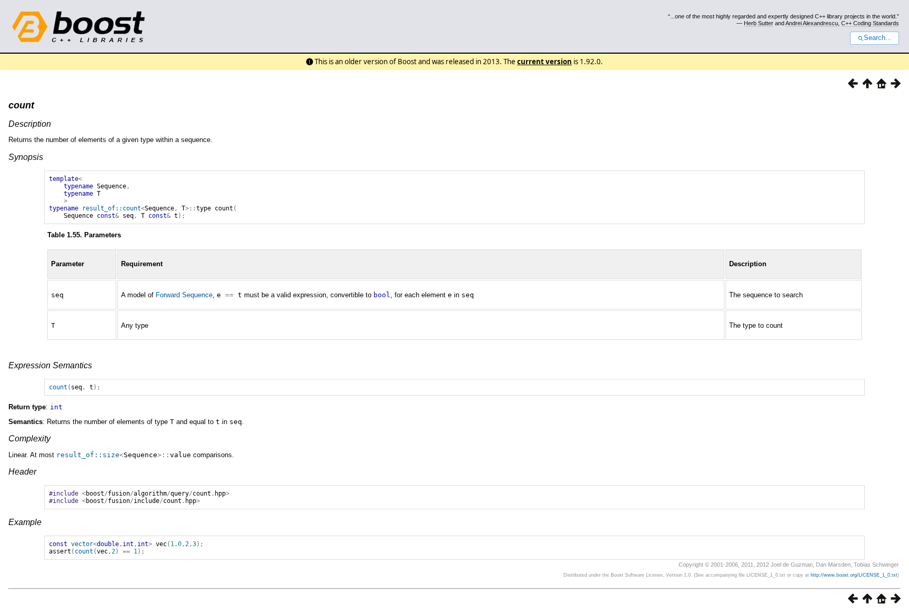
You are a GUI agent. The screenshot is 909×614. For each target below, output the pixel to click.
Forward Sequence (184, 295)
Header (22, 471)
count (21, 105)
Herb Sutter (758, 23)
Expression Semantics (50, 365)
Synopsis (25, 157)
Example (25, 522)
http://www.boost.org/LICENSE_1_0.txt (854, 575)
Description (29, 123)
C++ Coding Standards (870, 23)
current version (544, 61)
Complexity (29, 438)
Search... (878, 38)
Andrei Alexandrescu (811, 23)
